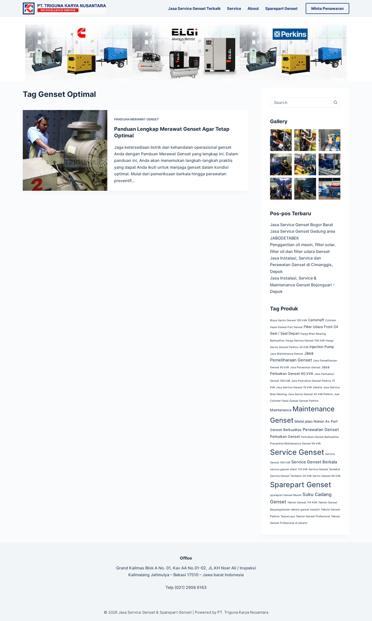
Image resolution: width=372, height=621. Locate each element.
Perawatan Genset (321, 429)
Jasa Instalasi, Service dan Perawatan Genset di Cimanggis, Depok (301, 264)
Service (234, 8)
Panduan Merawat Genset (136, 119)
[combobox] (300, 102)
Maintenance (281, 410)
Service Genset (297, 452)
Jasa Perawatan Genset (305, 367)
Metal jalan (304, 421)
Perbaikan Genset (285, 436)
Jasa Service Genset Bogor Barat (301, 224)
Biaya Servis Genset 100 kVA (288, 320)
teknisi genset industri (305, 509)
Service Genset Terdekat (324, 469)
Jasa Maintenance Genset (286, 353)
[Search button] (335, 102)
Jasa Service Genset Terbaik (194, 8)
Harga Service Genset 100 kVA (305, 340)
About (253, 8)
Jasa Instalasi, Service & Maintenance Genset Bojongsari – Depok (302, 284)
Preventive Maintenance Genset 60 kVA (295, 443)
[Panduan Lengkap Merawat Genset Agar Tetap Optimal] (65, 150)
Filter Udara (313, 327)
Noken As (322, 421)
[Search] (113, 8)
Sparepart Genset (281, 8)
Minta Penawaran (327, 8)
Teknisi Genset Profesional (313, 516)
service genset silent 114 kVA (288, 469)
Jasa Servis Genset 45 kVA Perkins (310, 394)
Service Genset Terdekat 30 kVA (291, 476)
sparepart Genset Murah (285, 495)
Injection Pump (321, 347)
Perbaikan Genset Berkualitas (320, 437)
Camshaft (316, 320)
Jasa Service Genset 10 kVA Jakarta (299, 387)
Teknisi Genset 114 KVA (302, 502)
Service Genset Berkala (314, 461)
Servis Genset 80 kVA (326, 476)
